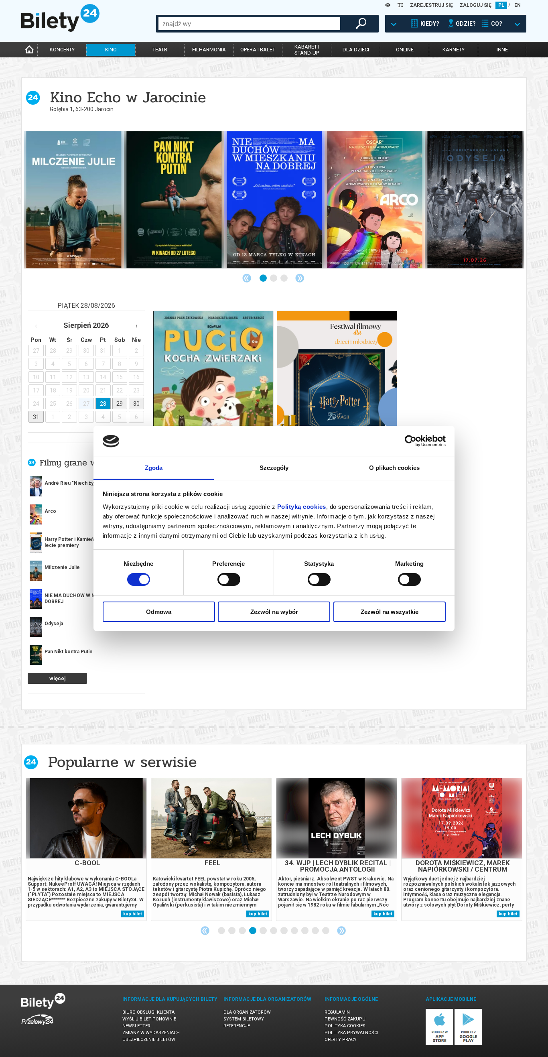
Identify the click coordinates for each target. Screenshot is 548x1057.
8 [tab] (295, 931)
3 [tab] (284, 278)
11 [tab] (326, 931)
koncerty (62, 50)
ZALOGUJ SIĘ (475, 5)
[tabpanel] (74, 199)
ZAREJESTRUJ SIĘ (431, 5)
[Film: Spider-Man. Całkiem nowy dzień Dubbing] (274, 199)
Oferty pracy (341, 1039)
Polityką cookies (301, 506)
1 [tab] (264, 278)
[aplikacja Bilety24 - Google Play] (468, 1043)
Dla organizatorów (247, 1012)
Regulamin (337, 1012)
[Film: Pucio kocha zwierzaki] (475, 199)
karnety (453, 50)
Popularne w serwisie (122, 762)
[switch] (228, 579)
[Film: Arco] (74, 199)
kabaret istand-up (306, 50)
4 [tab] (253, 931)
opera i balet (257, 50)
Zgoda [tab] (154, 467)
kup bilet (132, 914)
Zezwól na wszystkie (389, 611)
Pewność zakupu (345, 1019)
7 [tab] (284, 931)
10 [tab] (316, 931)
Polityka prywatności (351, 1032)
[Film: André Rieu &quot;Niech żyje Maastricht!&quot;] (375, 199)
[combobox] (249, 24)
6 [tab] (274, 931)
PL (501, 5)
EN (517, 5)
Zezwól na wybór (274, 611)
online (405, 50)
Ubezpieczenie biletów (148, 1039)
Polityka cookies (345, 1026)
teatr (159, 50)
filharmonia (209, 50)
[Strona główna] (60, 29)
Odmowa (158, 611)
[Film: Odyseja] (174, 199)
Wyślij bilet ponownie (149, 1019)
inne (502, 50)
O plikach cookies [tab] (394, 467)
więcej (57, 678)
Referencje (236, 1026)
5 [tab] (264, 931)
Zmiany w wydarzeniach (151, 1032)
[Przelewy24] (37, 1026)
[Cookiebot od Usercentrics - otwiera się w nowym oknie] (410, 441)
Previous (246, 278)
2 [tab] (274, 278)
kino (111, 50)
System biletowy (243, 1019)
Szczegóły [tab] (274, 467)
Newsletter (136, 1026)
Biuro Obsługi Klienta (148, 1012)
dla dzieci (356, 50)
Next (299, 278)
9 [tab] (305, 931)
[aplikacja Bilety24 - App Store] (439, 1043)
